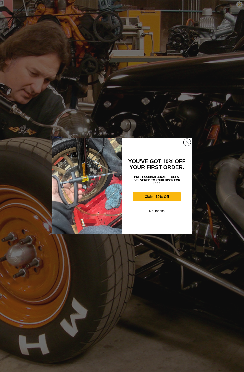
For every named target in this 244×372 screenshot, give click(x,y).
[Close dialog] (187, 142)
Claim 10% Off (157, 197)
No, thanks (157, 211)
